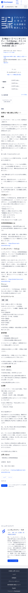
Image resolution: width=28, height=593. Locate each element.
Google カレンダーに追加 (9, 52)
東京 (13, 532)
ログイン (4, 485)
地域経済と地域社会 (12, 534)
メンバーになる (13, 560)
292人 (9, 532)
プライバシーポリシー (14, 581)
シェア (4, 477)
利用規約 (14, 577)
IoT (16, 532)
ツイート (10, 477)
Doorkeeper (17, 591)
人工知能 (20, 532)
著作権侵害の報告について (14, 584)
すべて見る (24, 94)
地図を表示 (6, 62)
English (14, 588)
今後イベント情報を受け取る (14, 74)
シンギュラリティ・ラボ (11, 6)
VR (23, 532)
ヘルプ (14, 574)
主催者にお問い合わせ (14, 571)
